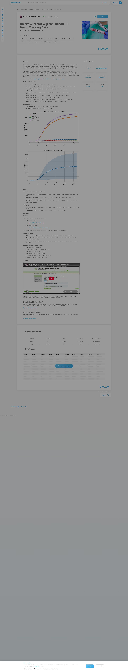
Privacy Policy (36, 666)
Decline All (100, 666)
